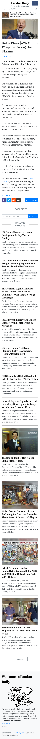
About (4, 735)
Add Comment (31, 200)
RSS (5, 727)
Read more (6, 723)
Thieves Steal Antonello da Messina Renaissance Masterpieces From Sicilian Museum (23, 14)
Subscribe (33, 216)
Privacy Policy (12, 735)
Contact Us (30, 733)
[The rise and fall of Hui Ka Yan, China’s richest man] (20, 441)
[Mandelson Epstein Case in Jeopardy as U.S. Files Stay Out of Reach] (20, 611)
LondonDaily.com (18, 733)
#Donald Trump (8, 195)
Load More (20, 659)
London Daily (20, 3)
